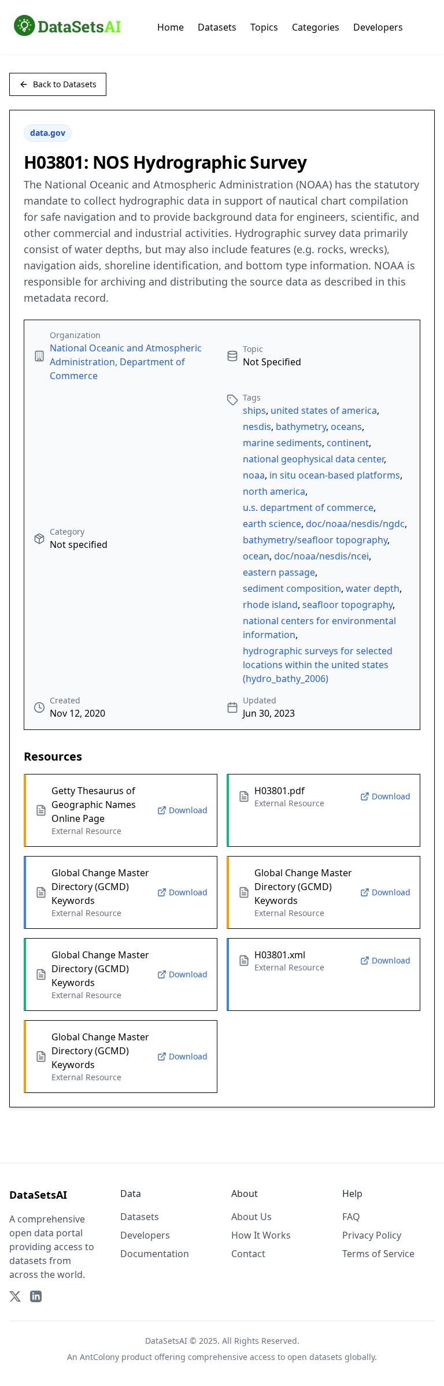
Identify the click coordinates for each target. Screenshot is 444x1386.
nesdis (257, 426)
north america (274, 491)
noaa (254, 475)
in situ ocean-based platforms (334, 475)
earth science (272, 523)
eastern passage (279, 572)
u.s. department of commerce (308, 507)
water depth (372, 588)
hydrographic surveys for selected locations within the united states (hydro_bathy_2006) (318, 664)
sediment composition (292, 588)
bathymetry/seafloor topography (315, 539)
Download (188, 810)
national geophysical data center (313, 459)
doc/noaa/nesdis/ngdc (355, 523)
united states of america (324, 410)
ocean (256, 556)
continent (348, 442)
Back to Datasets (65, 84)
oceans (346, 426)
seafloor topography (347, 604)
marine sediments (282, 442)
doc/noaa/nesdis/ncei (321, 556)
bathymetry (301, 426)
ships (254, 410)
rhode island (270, 604)
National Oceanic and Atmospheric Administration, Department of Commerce (126, 362)
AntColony (99, 1356)
